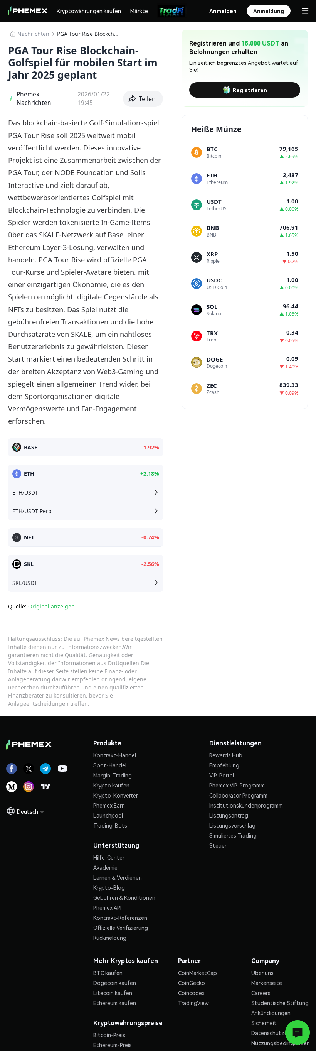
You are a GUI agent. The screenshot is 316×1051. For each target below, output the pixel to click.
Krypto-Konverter (115, 795)
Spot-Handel (109, 765)
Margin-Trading (112, 775)
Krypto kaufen (111, 785)
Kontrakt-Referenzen (120, 917)
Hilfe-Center (108, 857)
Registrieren (250, 89)
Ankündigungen (271, 1012)
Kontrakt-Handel (114, 755)
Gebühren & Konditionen (124, 897)
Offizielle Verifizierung (120, 927)
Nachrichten (33, 33)
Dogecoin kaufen (114, 982)
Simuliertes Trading (233, 835)
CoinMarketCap (197, 972)
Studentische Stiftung (280, 1002)
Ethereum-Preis (112, 1044)
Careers (261, 992)
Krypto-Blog (109, 887)
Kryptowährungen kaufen (89, 10)
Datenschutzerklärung (279, 1032)
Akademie (105, 867)
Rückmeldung (109, 937)
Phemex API (107, 907)
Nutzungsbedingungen (280, 1042)
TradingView (193, 1002)
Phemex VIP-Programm (237, 785)
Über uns (262, 972)
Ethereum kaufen (114, 1002)
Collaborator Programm (238, 795)
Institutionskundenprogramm (246, 805)
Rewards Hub (225, 755)
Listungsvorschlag (232, 825)
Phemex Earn (109, 805)
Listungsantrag (228, 815)
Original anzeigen (51, 606)
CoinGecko (191, 982)
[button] (143, 99)
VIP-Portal (221, 775)
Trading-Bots (110, 825)
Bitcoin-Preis (109, 1034)
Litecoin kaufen (112, 992)
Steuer (218, 845)
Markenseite (266, 982)
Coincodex (191, 992)
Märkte (139, 10)
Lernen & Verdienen (117, 877)
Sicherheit (264, 1022)
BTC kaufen (108, 972)
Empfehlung (224, 765)
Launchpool (108, 815)
